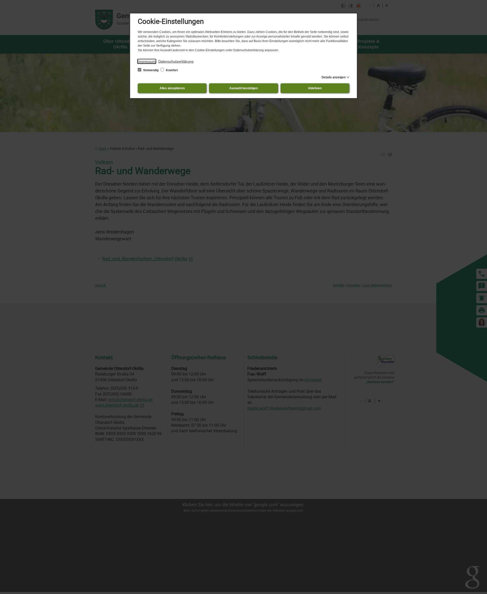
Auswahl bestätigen (243, 88)
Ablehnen (315, 88)
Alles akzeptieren (172, 88)
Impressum (147, 61)
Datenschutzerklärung (176, 61)
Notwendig (151, 70)
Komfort (171, 70)
